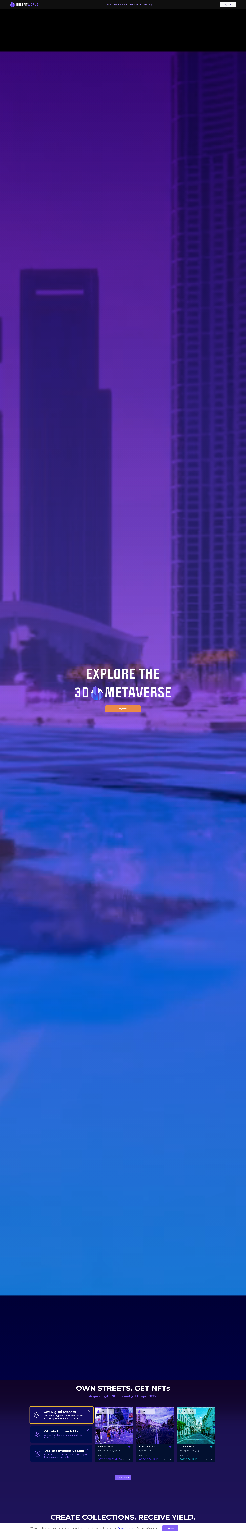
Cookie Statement (127, 1528)
